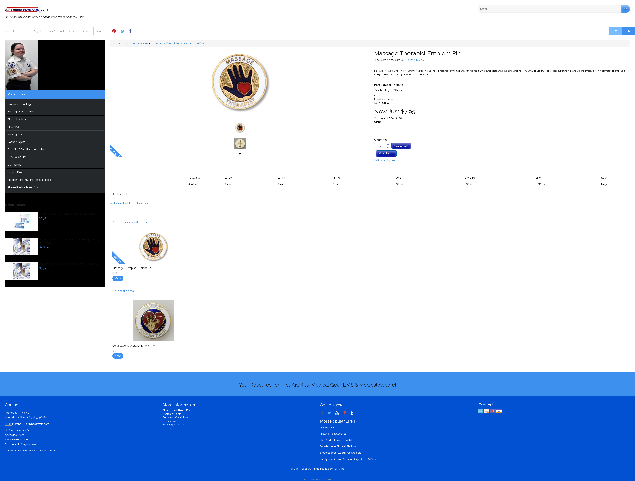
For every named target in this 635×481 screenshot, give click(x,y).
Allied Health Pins (18, 119)
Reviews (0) (120, 194)
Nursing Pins (14, 134)
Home (25, 31)
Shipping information (175, 424)
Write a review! (119, 203)
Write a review (415, 60)
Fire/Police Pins (17, 157)
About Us (10, 31)
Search (100, 31)
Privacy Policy (171, 421)
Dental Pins (14, 164)
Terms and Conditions (175, 417)
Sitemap (167, 428)
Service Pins (14, 172)
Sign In (38, 31)
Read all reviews (138, 203)
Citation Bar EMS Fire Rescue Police (29, 179)
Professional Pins (160, 43)
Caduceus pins (16, 142)
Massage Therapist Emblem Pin (131, 268)
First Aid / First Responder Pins (26, 149)
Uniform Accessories (135, 43)
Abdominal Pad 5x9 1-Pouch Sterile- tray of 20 (67, 213)
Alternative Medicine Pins (22, 187)
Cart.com (327, 479)
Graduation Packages (20, 104)
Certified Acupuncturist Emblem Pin (134, 345)
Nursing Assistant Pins (20, 111)
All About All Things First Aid (179, 410)
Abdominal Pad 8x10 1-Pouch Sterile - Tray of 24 (69, 263)
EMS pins (13, 126)
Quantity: (380, 139)
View (118, 278)
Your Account (55, 31)
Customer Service (80, 31)
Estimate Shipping (385, 160)
